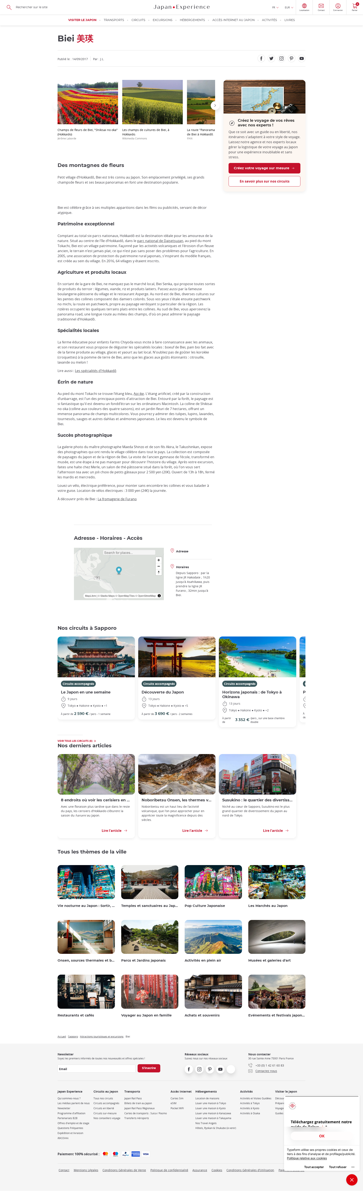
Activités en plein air (203, 960)
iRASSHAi (63, 1138)
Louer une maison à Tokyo (210, 1103)
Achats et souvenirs (202, 1015)
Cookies (217, 1170)
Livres (289, 20)
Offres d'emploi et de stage (73, 1123)
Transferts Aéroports (136, 1118)
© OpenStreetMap (145, 595)
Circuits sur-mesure (105, 1113)
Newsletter (64, 1108)
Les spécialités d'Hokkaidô (95, 370)
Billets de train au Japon (138, 1103)
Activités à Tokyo (250, 1103)
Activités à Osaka (250, 1113)
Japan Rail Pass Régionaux (139, 1108)
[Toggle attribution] (159, 595)
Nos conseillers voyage (106, 1118)
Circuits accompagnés (78, 684)
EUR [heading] (287, 7)
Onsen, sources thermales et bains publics (86, 960)
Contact (64, 1170)
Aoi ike (139, 393)
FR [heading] (273, 7)
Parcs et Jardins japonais (143, 960)
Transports (114, 20)
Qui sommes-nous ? (69, 1098)
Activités (269, 20)
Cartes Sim (177, 1098)
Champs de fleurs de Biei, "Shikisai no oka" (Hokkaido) (88, 134)
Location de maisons (207, 1098)
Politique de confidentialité (169, 1170)
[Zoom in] (159, 560)
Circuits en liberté (103, 1108)
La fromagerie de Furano (117, 499)
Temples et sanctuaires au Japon (150, 906)
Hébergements (192, 20)
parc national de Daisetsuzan (160, 240)
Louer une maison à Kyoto (210, 1108)
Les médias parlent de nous (74, 1103)
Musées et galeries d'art (269, 960)
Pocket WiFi (177, 1108)
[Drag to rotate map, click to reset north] (159, 572)
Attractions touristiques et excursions (102, 1036)
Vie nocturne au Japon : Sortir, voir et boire (86, 906)
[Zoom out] (159, 566)
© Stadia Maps (106, 595)
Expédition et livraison (70, 1133)
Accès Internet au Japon (233, 20)
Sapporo (73, 1036)
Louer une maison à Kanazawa (213, 1113)
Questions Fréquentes (70, 1128)
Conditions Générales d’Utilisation (250, 1170)
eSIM (173, 1103)
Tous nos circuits (103, 1098)
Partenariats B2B (68, 1118)
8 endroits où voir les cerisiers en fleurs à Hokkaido (96, 800)
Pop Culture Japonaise (205, 906)
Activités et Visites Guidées (255, 1098)
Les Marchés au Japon (268, 906)
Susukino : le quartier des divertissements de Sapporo (257, 800)
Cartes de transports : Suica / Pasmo (145, 1113)
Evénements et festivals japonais (277, 1015)
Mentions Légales (86, 1170)
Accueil (62, 1036)
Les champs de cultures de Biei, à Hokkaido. (145, 134)
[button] (57, 105)
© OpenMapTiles (125, 595)
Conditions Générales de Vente (124, 1170)
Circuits (138, 20)
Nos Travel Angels (206, 1123)
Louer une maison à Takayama (213, 1118)
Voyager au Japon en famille (146, 1015)
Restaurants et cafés (76, 1015)
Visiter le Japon (82, 20)
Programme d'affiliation (71, 1113)
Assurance (199, 1170)
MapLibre (90, 595)
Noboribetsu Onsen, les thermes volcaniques (177, 800)
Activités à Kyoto (249, 1108)
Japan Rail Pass (133, 1098)
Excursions (162, 20)
